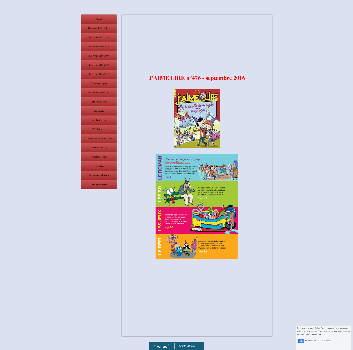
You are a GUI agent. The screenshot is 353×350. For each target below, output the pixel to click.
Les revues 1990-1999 (99, 56)
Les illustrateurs (99, 120)
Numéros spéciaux (99, 157)
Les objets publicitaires (99, 175)
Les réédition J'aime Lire (98, 92)
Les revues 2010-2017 (99, 74)
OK (301, 341)
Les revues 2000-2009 (99, 65)
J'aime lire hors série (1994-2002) (98, 138)
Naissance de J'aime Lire (99, 28)
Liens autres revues (98, 184)
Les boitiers (99, 166)
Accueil (99, 19)
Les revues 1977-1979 (99, 37)
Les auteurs (99, 111)
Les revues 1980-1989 (99, 46)
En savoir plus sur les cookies (317, 341)
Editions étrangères (99, 83)
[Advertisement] (99, 264)
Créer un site (187, 345)
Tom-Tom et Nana (99, 101)
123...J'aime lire (99, 129)
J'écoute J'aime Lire (98, 147)
